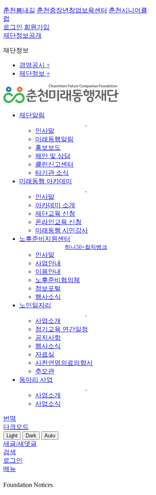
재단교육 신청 (55, 213)
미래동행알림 (54, 139)
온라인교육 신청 (58, 221)
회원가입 (37, 27)
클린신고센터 (54, 164)
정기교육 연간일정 (61, 329)
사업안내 (48, 263)
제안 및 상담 (52, 155)
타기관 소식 (52, 172)
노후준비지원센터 (63, 242)
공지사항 (48, 337)
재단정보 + (34, 73)
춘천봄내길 (19, 10)
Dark (31, 436)
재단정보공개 (22, 35)
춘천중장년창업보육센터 (72, 10)
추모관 (44, 371)
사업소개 (48, 320)
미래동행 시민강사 (61, 230)
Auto (49, 436)
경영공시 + (34, 65)
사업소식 (48, 403)
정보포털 (48, 288)
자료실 (44, 354)
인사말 (44, 130)
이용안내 (48, 271)
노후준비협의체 (57, 280)
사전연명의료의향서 (64, 362)
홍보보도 (48, 147)
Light (12, 436)
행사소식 (48, 296)
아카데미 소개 (55, 205)
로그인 (12, 27)
